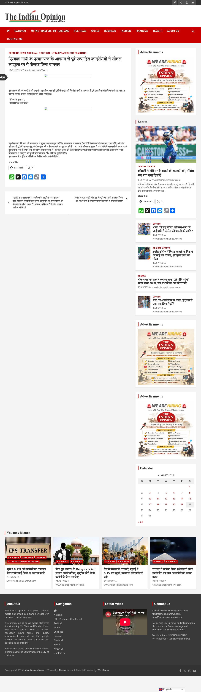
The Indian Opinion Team (34, 70)
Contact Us (14, 39)
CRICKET (142, 166)
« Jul (140, 522)
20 (174, 504)
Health (157, 31)
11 (158, 498)
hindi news (13, 558)
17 (150, 504)
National (20, 31)
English (167, 689)
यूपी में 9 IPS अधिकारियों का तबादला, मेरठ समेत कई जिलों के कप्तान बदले (26, 571)
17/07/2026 (144, 180)
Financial (142, 31)
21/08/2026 (13, 577)
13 (174, 498)
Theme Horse (66, 670)
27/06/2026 (144, 287)
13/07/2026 (159, 263)
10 (150, 498)
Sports (142, 122)
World (95, 31)
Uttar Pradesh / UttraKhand (50, 31)
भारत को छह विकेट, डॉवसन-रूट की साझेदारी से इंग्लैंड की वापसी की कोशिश (173, 229)
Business (110, 31)
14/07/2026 (159, 235)
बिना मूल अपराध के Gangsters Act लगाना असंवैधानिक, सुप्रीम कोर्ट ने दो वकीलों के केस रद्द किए (76, 573)
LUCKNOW (41, 558)
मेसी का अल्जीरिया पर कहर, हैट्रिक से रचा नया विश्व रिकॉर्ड (173, 302)
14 (182, 498)
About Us (173, 31)
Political (80, 31)
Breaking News (17, 53)
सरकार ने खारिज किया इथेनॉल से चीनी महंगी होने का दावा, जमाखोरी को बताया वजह (172, 573)
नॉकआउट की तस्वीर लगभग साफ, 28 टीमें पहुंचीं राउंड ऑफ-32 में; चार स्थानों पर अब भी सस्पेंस (163, 281)
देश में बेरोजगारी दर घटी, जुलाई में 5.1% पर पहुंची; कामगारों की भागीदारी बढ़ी (123, 573)
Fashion (126, 31)
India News (27, 558)
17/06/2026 (159, 308)
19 (166, 504)
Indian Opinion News (33, 670)
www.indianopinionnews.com (166, 180)
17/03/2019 (15, 70)
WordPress (103, 670)
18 (158, 504)
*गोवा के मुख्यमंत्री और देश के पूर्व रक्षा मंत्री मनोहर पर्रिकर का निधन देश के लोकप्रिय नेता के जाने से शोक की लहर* (99, 199)
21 (182, 504)
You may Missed (18, 533)
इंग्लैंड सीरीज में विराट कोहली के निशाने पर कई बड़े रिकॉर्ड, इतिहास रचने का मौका (173, 255)
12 (166, 498)
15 (190, 498)
